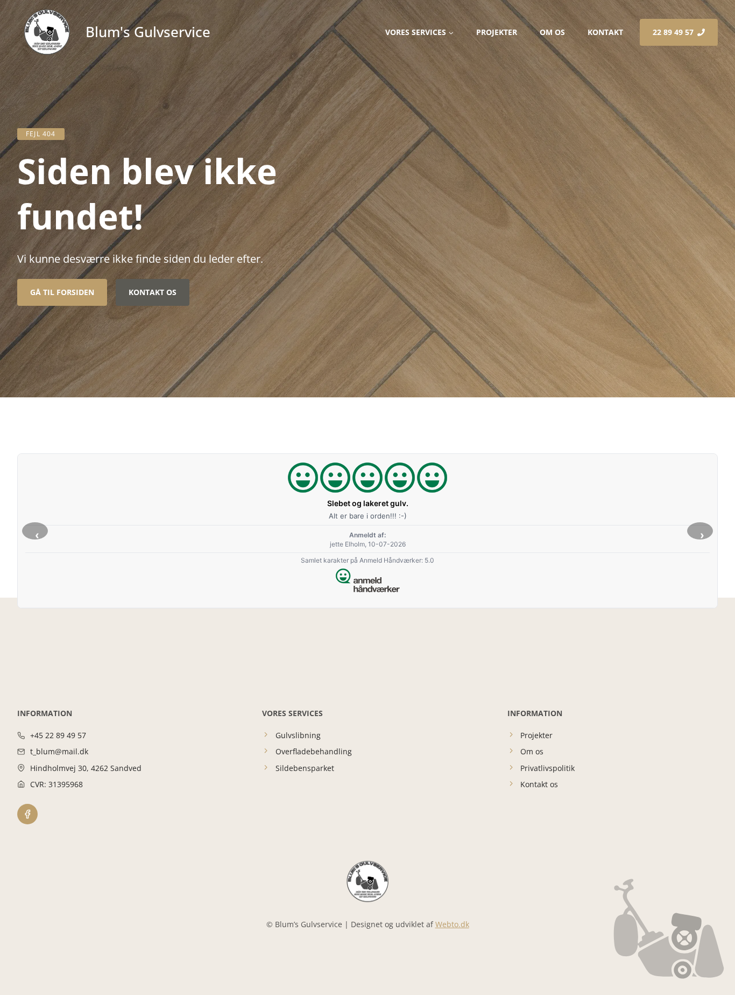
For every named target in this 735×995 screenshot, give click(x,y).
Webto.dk (452, 924)
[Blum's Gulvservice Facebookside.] (27, 814)
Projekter (496, 32)
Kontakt (605, 32)
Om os (552, 32)
